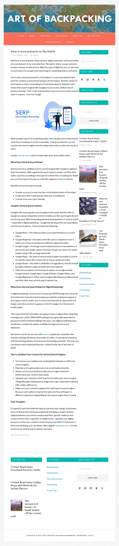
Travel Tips (84, 296)
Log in (90, 535)
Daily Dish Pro (48, 535)
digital (62, 179)
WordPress (82, 535)
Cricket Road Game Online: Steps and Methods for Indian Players (93, 154)
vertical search (24, 155)
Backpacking (85, 272)
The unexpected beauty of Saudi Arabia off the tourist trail (26, 508)
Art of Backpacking (59, 18)
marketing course (62, 425)
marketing (46, 334)
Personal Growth (21, 435)
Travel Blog (84, 290)
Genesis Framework (67, 535)
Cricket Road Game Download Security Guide (92, 140)
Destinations (85, 278)
